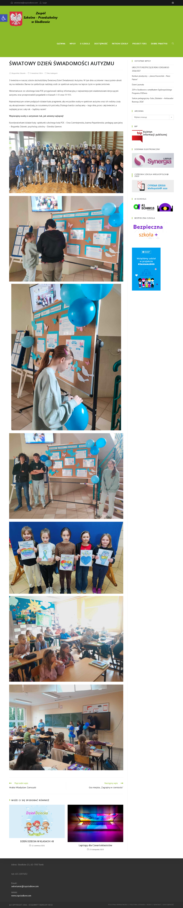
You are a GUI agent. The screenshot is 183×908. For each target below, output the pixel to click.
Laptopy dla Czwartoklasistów (95, 845)
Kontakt (157, 905)
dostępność (168, 905)
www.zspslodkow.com (21, 895)
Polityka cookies (137, 905)
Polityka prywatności (118, 905)
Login (45, 3)
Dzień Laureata (138, 84)
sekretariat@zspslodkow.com (26, 3)
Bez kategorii (52, 73)
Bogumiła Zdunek (18, 73)
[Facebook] (172, 2)
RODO (149, 905)
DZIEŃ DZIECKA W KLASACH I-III (37, 841)
